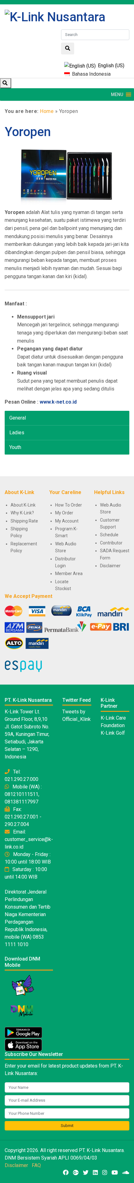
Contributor (111, 542)
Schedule (109, 534)
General (17, 418)
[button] (117, 94)
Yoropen (28, 132)
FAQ (36, 1165)
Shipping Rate (24, 520)
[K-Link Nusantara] (55, 16)
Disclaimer (110, 565)
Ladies (16, 433)
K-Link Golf (113, 733)
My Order (64, 512)
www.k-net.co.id (58, 402)
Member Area (69, 573)
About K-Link (23, 504)
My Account (67, 520)
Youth (15, 447)
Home (47, 111)
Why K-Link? (22, 512)
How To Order (68, 504)
